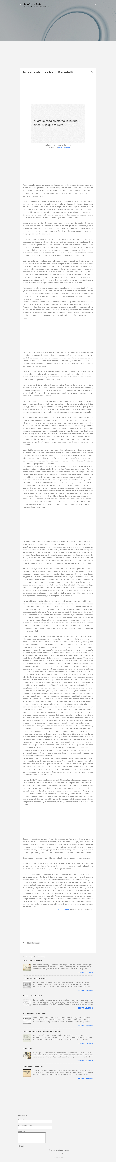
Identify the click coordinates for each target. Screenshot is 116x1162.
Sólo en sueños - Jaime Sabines (34, 1013)
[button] (92, 72)
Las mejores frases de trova (33, 1066)
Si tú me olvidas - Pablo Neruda (34, 978)
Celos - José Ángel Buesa (32, 961)
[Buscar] (95, 4)
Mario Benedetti (64, 148)
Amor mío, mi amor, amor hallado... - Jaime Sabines (42, 1031)
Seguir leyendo (85, 973)
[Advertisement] (58, 39)
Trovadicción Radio (32, 4)
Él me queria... (28, 1049)
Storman (64, 1153)
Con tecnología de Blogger (59, 1150)
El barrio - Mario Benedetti (32, 996)
